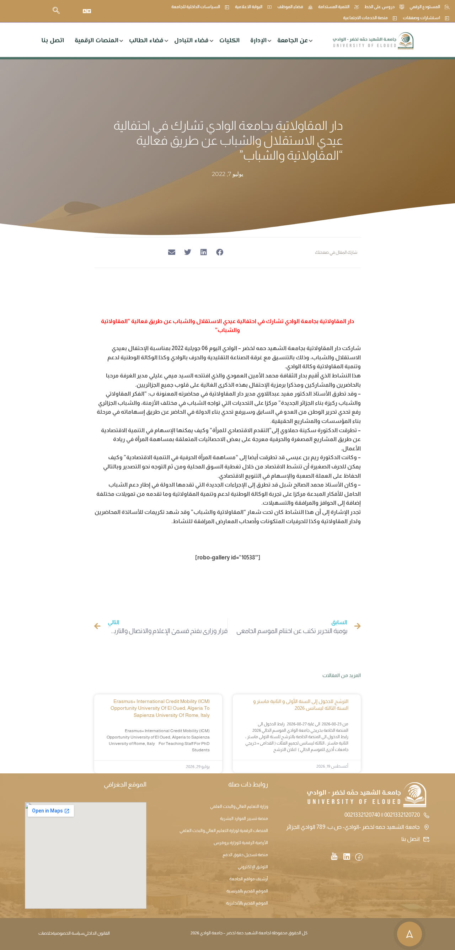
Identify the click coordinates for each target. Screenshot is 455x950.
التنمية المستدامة (333, 6)
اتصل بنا (52, 41)
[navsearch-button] (56, 11)
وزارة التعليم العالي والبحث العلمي (239, 806)
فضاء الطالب (146, 41)
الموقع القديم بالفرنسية (247, 891)
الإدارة (258, 41)
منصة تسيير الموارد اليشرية (244, 818)
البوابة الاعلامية (248, 6)
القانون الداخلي (97, 933)
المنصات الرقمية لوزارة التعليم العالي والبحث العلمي (224, 830)
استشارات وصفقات (421, 17)
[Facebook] (359, 857)
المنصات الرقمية (96, 41)
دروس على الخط (379, 6)
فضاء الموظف (290, 6)
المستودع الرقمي (425, 6)
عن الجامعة (292, 41)
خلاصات (45, 933)
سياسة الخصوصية (68, 933)
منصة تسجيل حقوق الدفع (245, 854)
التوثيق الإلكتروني (253, 866)
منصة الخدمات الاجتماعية (365, 17)
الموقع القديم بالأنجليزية (247, 903)
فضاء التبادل (191, 41)
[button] (220, 253)
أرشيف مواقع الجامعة (248, 878)
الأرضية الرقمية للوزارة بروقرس (241, 842)
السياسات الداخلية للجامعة (195, 6)
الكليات (229, 41)
